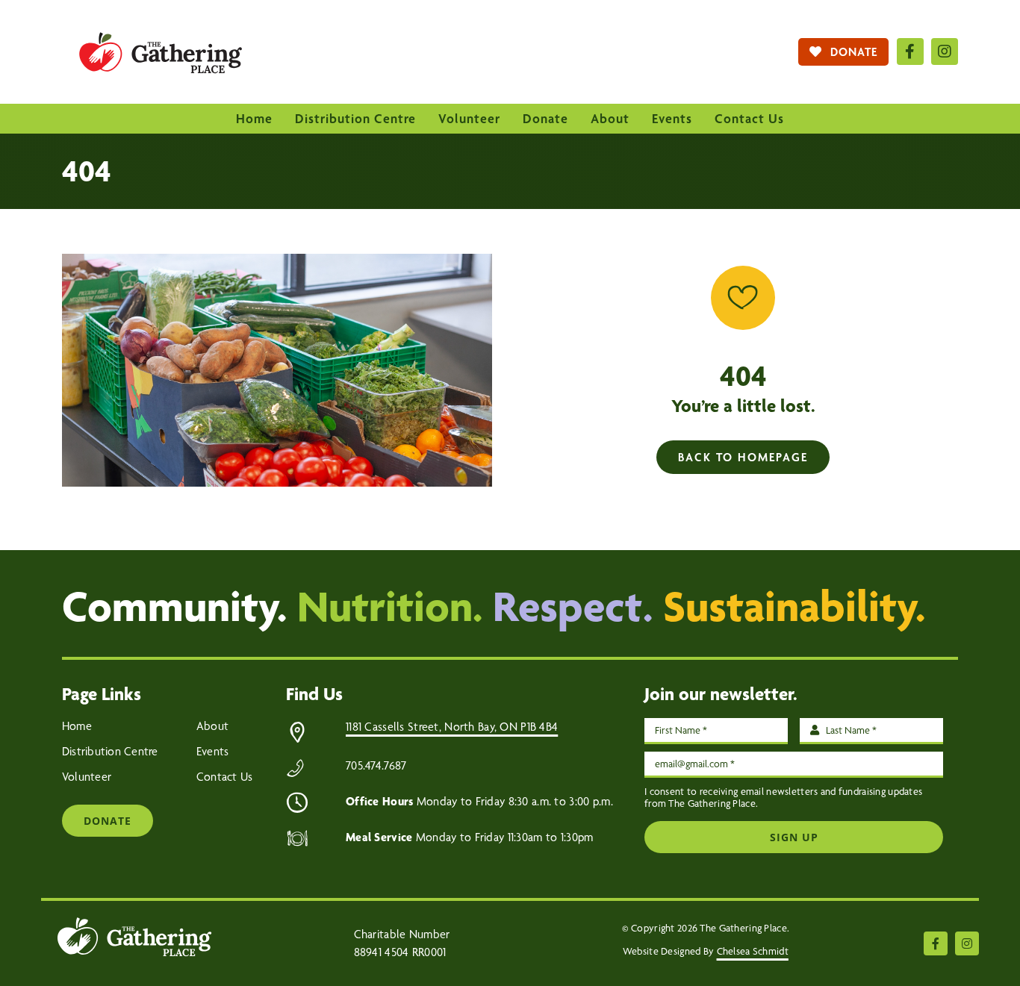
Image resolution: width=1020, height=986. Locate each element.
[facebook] (910, 51)
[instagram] (944, 51)
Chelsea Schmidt (753, 951)
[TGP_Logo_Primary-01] (160, 22)
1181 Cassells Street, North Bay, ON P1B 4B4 (452, 727)
